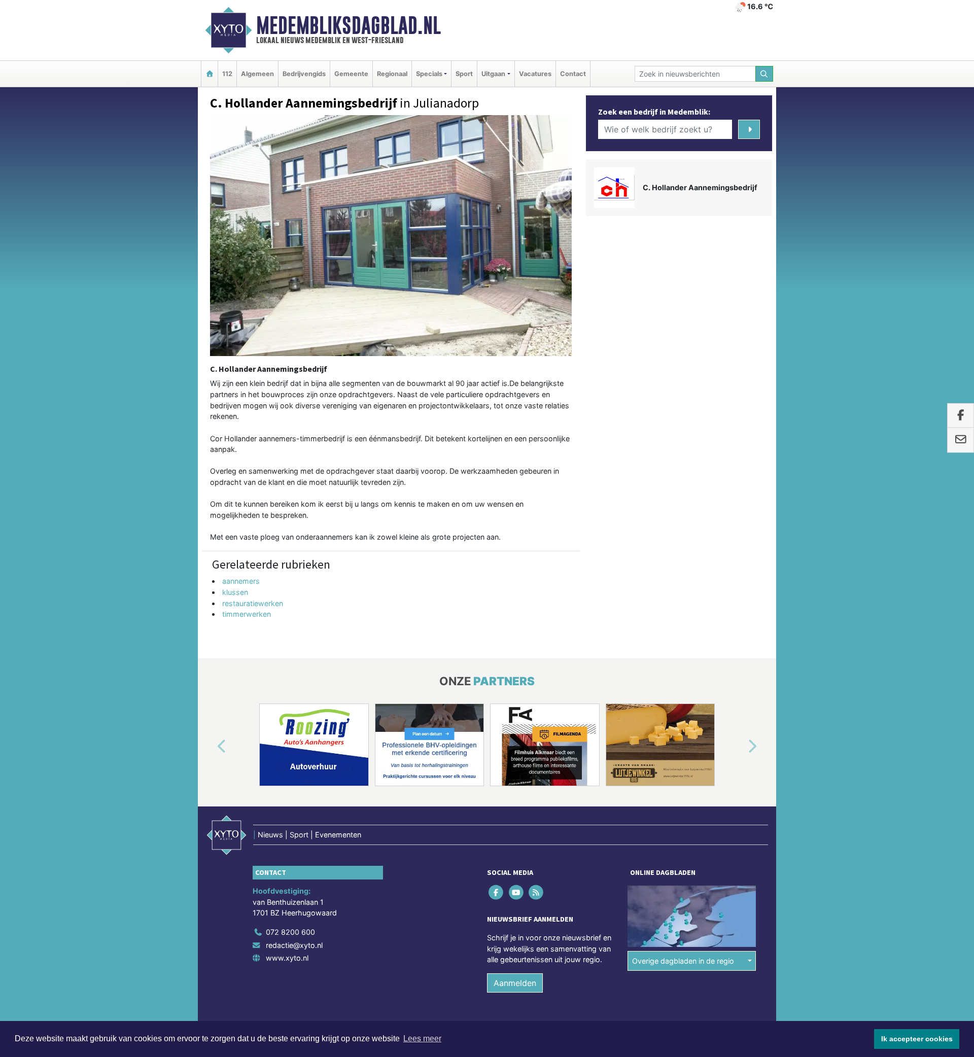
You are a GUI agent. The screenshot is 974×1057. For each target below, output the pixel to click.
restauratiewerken (252, 603)
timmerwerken (246, 614)
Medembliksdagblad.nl (348, 25)
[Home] (209, 74)
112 (227, 74)
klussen (235, 592)
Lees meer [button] (422, 1038)
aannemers (241, 581)
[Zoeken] (764, 74)
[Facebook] (497, 892)
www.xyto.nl (287, 958)
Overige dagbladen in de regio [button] (683, 961)
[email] (960, 440)
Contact (573, 74)
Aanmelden (515, 983)
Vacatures (535, 74)
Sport (464, 74)
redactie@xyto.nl (294, 945)
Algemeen (257, 74)
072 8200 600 (290, 932)
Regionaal (392, 74)
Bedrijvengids (304, 74)
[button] (210, 746)
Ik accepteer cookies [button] (917, 1039)
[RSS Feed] (536, 892)
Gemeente (351, 74)
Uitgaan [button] (493, 74)
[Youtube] (517, 892)
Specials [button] (429, 74)
